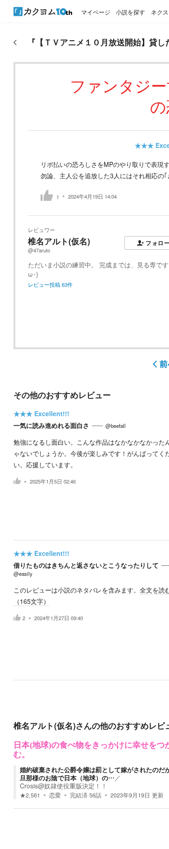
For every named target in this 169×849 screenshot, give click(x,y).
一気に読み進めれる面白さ (51, 425)
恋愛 (55, 795)
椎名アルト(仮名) (59, 241)
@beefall (115, 425)
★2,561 (30, 795)
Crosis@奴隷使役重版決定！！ (63, 785)
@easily (23, 573)
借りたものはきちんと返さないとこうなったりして (86, 564)
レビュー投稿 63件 (50, 284)
